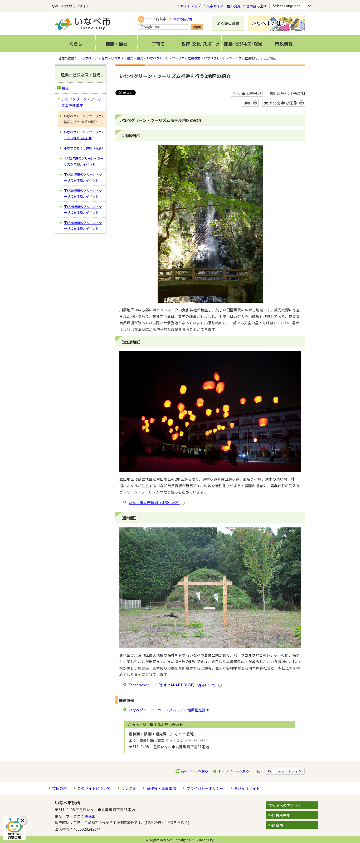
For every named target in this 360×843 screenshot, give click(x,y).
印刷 (247, 102)
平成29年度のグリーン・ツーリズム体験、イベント (83, 209)
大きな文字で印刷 (281, 103)
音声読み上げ (256, 5)
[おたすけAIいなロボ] (14, 828)
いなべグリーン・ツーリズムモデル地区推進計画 (169, 709)
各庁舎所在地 (279, 815)
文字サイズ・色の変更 (223, 5)
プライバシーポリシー (205, 788)
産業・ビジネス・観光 (117, 58)
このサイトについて (94, 788)
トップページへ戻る (233, 771)
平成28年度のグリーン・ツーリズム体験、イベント (83, 225)
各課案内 (275, 825)
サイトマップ (190, 5)
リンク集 (128, 788)
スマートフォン (290, 771)
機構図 (89, 816)
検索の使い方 (182, 19)
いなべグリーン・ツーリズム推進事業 (173, 58)
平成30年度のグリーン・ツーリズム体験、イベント (83, 193)
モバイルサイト (247, 788)
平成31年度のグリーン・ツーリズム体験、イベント (83, 177)
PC (270, 771)
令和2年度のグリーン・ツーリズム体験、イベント (83, 161)
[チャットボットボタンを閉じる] (22, 820)
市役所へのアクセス (284, 805)
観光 (140, 58)
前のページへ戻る (194, 771)
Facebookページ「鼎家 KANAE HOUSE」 (173, 684)
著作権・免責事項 (161, 788)
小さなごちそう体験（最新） (84, 148)
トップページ (88, 58)
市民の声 (59, 788)
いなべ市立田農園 (154, 502)
